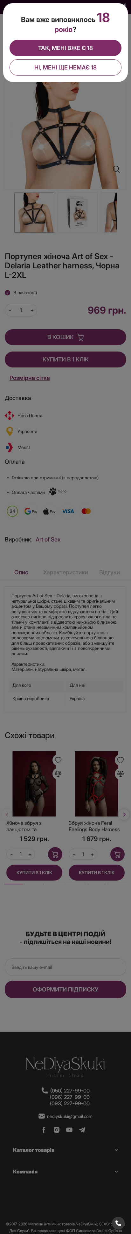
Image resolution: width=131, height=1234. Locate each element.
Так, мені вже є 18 (65, 48)
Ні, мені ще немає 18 (65, 67)
